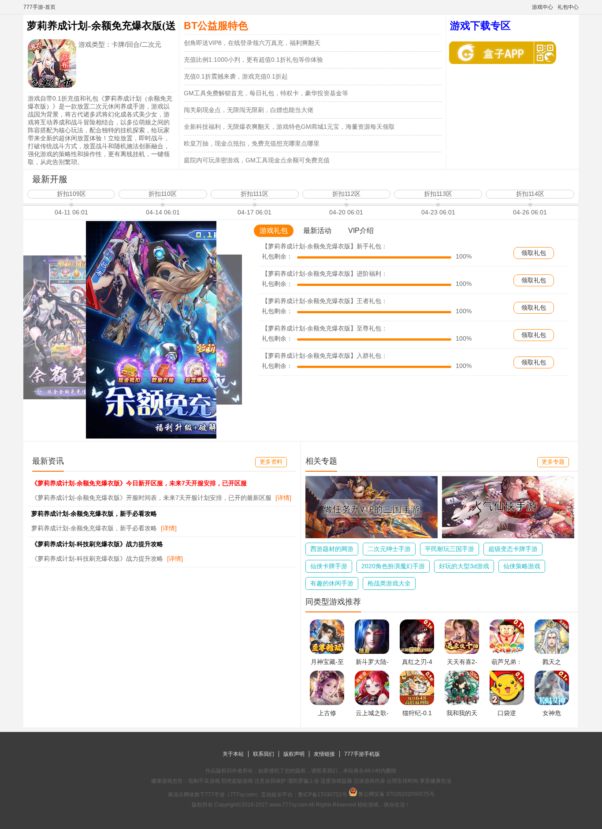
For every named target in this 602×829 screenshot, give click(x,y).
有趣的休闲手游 (331, 583)
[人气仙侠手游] (508, 536)
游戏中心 (542, 7)
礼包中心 (568, 7)
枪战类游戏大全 (389, 583)
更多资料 (271, 461)
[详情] (283, 497)
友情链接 (324, 754)
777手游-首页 (39, 7)
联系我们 (263, 754)
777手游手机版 (362, 754)
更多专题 (553, 461)
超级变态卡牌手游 (513, 548)
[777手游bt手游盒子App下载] (493, 52)
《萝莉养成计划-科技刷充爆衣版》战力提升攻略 (97, 544)
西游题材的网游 (331, 548)
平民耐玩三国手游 (449, 548)
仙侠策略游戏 (521, 566)
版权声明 (294, 754)
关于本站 (233, 754)
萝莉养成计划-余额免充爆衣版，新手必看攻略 (94, 513)
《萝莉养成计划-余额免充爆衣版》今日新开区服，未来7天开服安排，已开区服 (139, 483)
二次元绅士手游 (389, 548)
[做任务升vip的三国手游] (371, 536)
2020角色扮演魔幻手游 (393, 566)
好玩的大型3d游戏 (464, 566)
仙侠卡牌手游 (328, 566)
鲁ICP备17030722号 (322, 794)
